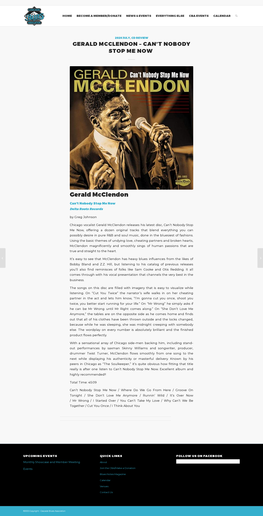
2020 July (122, 38)
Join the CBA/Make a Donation (117, 468)
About (103, 462)
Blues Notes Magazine (113, 474)
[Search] (236, 16)
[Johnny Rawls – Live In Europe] (3, 258)
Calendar (105, 480)
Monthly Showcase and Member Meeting (51, 462)
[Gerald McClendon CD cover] (131, 128)
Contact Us (106, 492)
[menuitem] (67, 16)
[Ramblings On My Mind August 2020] (260, 258)
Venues (104, 486)
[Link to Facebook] (237, 2)
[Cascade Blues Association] (34, 16)
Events (27, 469)
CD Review (139, 38)
